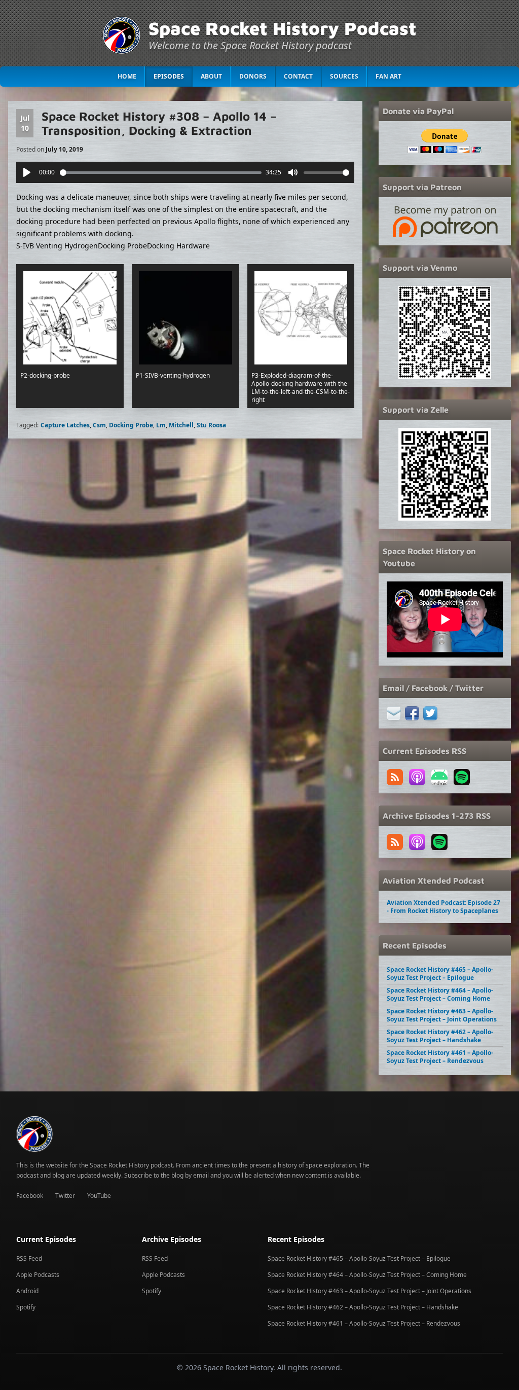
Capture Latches (65, 425)
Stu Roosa (211, 425)
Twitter (65, 1195)
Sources (344, 76)
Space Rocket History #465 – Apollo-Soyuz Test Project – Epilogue (440, 973)
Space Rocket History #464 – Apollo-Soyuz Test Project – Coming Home (440, 994)
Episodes (169, 76)
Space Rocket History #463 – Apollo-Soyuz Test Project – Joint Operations (442, 1015)
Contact (298, 76)
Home (127, 76)
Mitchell (181, 425)
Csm (99, 425)
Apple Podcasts (37, 1274)
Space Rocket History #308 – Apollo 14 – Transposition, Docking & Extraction (159, 123)
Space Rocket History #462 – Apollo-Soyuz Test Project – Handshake (440, 1036)
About (211, 76)
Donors (253, 76)
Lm (161, 425)
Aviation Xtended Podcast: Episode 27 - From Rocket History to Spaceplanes (443, 906)
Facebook (29, 1195)
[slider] (161, 172)
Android (27, 1291)
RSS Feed (29, 1258)
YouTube (99, 1195)
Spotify (25, 1307)
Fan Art (388, 76)
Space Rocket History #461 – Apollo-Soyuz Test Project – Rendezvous (440, 1056)
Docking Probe (131, 425)
